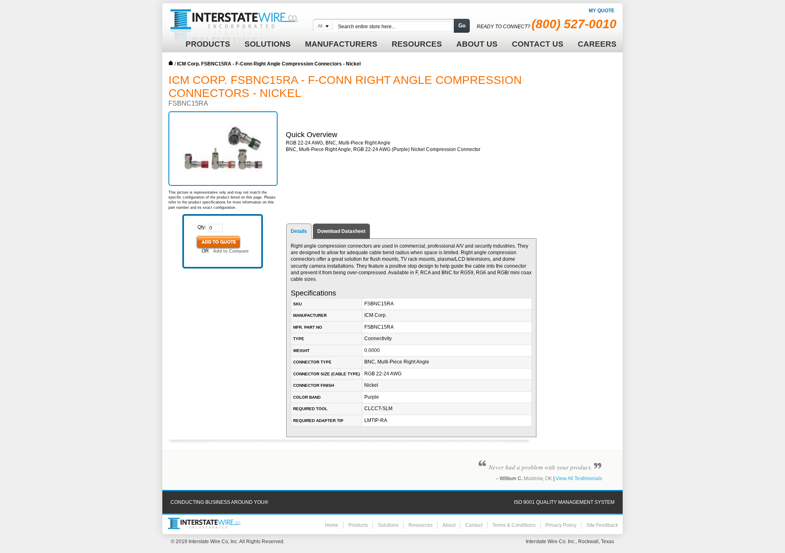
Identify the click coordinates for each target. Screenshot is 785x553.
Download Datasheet (341, 231)
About (448, 525)
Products (358, 525)
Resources (420, 525)
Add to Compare (231, 250)
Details (299, 231)
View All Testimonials (579, 478)
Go (462, 26)
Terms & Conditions (514, 525)
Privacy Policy (560, 525)
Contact (473, 525)
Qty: (201, 227)
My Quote (602, 11)
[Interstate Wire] (204, 523)
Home (170, 63)
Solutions (388, 525)
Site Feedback (602, 525)
